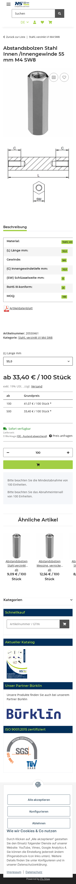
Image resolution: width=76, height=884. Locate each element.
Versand (36, 386)
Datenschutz (34, 872)
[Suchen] (59, 13)
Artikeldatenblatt (21, 308)
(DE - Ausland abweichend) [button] (32, 436)
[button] (34, 22)
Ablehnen (39, 823)
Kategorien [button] (12, 600)
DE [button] (23, 22)
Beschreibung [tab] (15, 227)
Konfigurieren (38, 811)
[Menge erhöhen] (68, 452)
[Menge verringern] (7, 452)
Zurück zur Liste (15, 37)
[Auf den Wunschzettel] (64, 77)
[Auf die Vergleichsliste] (53, 77)
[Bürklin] (34, 713)
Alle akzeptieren (39, 799)
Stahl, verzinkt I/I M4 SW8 (35, 337)
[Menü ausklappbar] (8, 2)
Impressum (14, 872)
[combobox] (38, 361)
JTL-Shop (45, 879)
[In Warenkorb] (64, 624)
